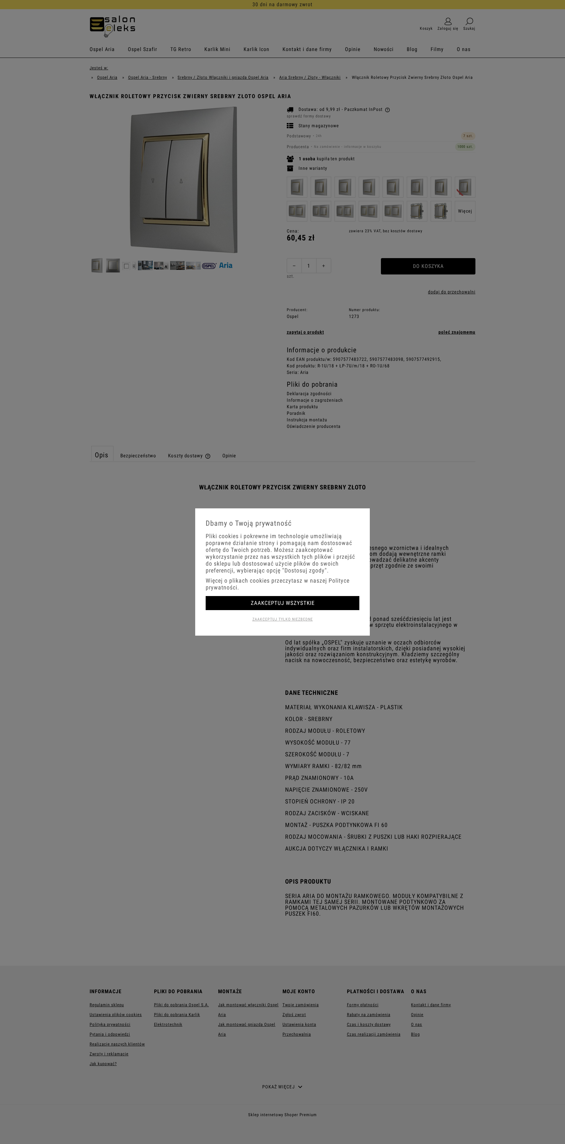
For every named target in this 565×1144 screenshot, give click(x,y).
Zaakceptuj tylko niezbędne (282, 619)
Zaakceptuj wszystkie (283, 603)
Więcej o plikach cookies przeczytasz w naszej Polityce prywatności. (278, 584)
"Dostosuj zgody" (304, 570)
